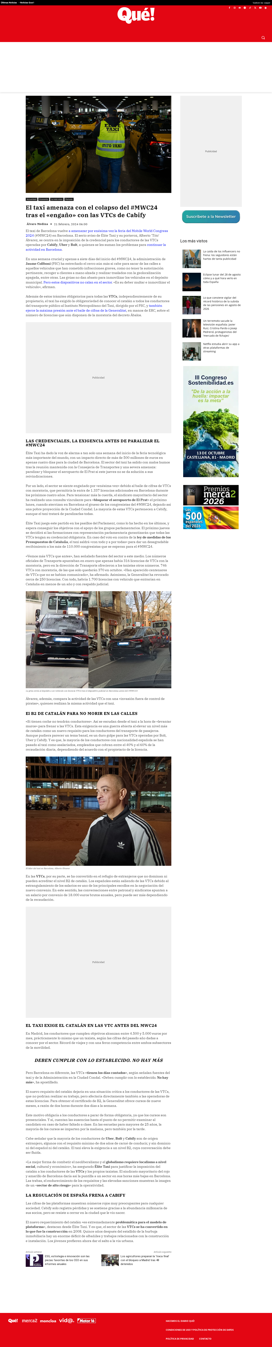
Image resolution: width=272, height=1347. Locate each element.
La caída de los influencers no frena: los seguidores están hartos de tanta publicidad (221, 255)
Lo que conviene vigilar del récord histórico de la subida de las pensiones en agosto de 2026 (222, 303)
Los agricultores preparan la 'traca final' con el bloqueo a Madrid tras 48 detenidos (145, 1260)
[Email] (107, 1280)
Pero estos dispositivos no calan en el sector (77, 282)
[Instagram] (234, 8)
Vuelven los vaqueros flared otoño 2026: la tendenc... (218, 3)
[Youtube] (260, 8)
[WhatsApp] (81, 1280)
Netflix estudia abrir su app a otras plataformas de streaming (221, 347)
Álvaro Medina (37, 224)
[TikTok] (250, 8)
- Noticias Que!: (26, 2)
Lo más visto (56, 199)
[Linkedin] (98, 1280)
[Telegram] (245, 8)
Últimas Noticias (9, 2)
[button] (263, 37)
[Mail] (240, 8)
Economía (43, 199)
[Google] (265, 8)
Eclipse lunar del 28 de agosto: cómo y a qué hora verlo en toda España (222, 278)
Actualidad (31, 199)
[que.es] (136, 15)
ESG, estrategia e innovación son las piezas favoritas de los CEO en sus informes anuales (67, 1260)
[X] (255, 8)
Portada (69, 199)
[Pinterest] (73, 1280)
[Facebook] (229, 8)
